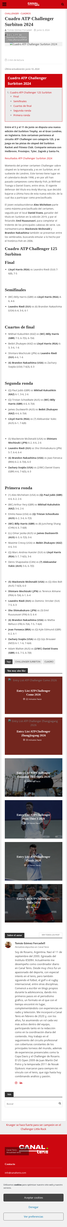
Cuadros (26, 13)
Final (16, 96)
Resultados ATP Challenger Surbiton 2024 (28, 158)
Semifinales (20, 101)
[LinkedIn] (21, 1083)
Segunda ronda (22, 110)
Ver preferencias (33, 1216)
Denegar (33, 1207)
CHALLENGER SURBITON (27, 661)
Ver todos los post (51, 935)
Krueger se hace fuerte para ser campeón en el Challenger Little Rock (33, 1126)
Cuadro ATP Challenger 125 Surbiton (31, 92)
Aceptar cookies (33, 1197)
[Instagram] (16, 1083)
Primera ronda (21, 115)
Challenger (12, 13)
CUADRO (48, 661)
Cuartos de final (22, 106)
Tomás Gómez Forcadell (19, 30)
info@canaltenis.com (15, 1172)
